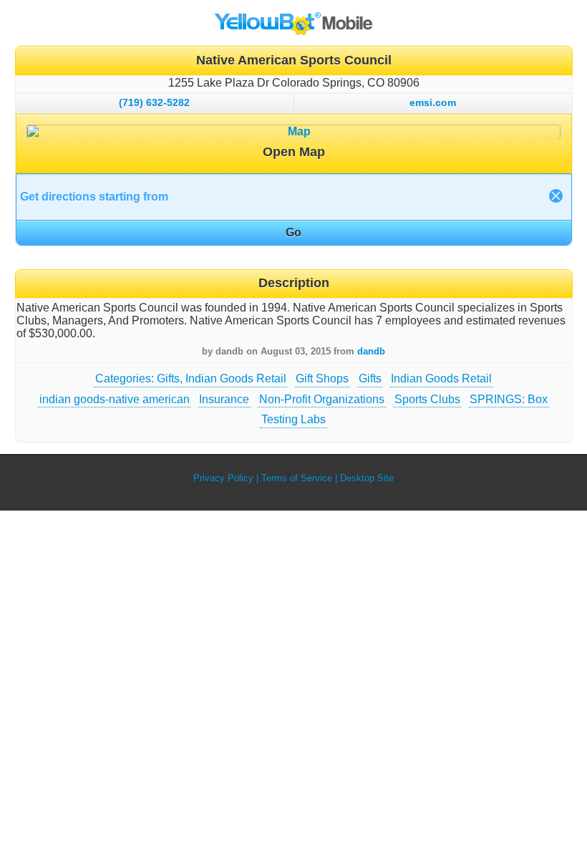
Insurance (224, 399)
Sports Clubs (427, 399)
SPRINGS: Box (509, 399)
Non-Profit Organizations (321, 399)
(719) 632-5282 (154, 102)
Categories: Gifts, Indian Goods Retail (190, 378)
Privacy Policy (223, 478)
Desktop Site (367, 478)
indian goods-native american (114, 399)
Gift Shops (322, 378)
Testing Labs (293, 419)
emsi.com (432, 102)
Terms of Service (296, 478)
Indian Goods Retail (441, 378)
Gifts (370, 378)
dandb (371, 351)
